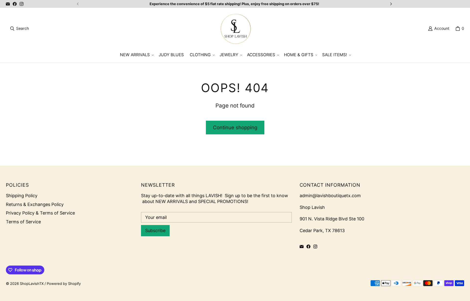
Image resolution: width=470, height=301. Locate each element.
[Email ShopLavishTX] (7, 3)
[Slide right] (391, 3)
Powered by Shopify (64, 283)
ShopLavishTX (32, 283)
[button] (136, 55)
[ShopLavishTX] (235, 28)
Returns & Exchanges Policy (35, 204)
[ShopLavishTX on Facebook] (14, 3)
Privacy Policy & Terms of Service (40, 212)
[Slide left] (77, 3)
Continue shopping (235, 127)
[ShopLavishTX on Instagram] (21, 3)
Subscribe (155, 230)
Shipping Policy (21, 195)
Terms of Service (23, 221)
